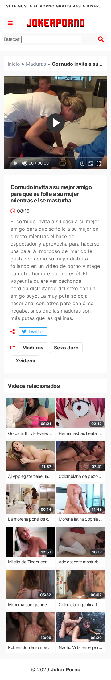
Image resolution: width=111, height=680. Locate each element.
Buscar (12, 39)
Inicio (14, 64)
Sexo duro (66, 347)
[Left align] (10, 23)
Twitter (35, 331)
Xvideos (25, 361)
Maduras (36, 64)
